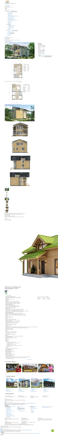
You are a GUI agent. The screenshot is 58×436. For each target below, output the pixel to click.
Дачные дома (10, 14)
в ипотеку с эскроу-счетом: (41, 53)
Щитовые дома (8, 413)
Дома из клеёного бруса (9, 414)
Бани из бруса (10, 21)
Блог (32, 409)
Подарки (9, 28)
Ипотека (9, 31)
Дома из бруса (8, 408)
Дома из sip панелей (11, 18)
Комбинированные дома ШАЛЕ (12, 20)
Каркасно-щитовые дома (11, 19)
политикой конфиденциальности (31, 403)
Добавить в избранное (48, 56)
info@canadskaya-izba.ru (47, 407)
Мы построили (8, 29)
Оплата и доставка (9, 30)
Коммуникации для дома (11, 25)
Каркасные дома (10, 12)
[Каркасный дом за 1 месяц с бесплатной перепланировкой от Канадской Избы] (13, 368)
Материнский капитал (11, 32)
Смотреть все (7, 363)
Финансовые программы (21, 408)
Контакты (7, 36)
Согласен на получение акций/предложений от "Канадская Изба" (15, 404)
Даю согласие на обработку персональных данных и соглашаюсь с (20, 403)
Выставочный (44, 372)
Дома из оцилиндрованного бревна (13, 15)
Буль (10, 372)
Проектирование (19, 406)
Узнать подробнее (7, 289)
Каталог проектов (8, 11)
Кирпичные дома (10, 17)
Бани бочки (9, 22)
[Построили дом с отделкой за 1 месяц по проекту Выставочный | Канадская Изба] (45, 368)
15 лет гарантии (10, 27)
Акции (7, 24)
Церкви (9, 23)
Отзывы (9, 34)
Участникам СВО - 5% (11, 26)
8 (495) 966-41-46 (7, 5)
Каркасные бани (10, 13)
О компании (8, 33)
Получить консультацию (41, 56)
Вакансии (9, 35)
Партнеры (32, 411)
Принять (2, 434)
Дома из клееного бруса (11, 16)
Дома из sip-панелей (9, 415)
